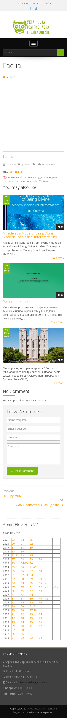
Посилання (23, 3)
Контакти (37, 3)
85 (13, 551)
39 (31, 598)
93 (13, 539)
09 (13, 626)
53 (13, 583)
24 (40, 614)
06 (22, 634)
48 (40, 590)
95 (31, 539)
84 (31, 555)
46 (22, 590)
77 (13, 559)
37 (13, 598)
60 (40, 579)
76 (31, 563)
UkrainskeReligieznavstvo (34, 682)
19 (31, 618)
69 (13, 567)
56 (40, 583)
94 (22, 539)
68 (40, 571)
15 (31, 622)
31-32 (33, 606)
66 (22, 571)
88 (22, 547)
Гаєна (8, 156)
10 (22, 626)
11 (31, 626)
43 (22, 594)
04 (40, 637)
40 (40, 598)
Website (12, 437)
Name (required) (18, 420)
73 (13, 563)
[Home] (4, 77)
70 (22, 567)
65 (13, 571)
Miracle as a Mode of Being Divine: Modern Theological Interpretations (30, 235)
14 (22, 622)
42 (47, 598)
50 (22, 586)
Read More (57, 257)
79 (31, 559)
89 (31, 547)
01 (13, 637)
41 (13, 594)
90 (13, 543)
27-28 (33, 610)
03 (31, 637)
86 (22, 551)
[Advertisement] (33, 115)
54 (22, 583)
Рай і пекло (16, 171)
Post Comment (24, 471)
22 (22, 614)
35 (31, 602)
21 (13, 614)
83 (22, 555)
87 (13, 547)
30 (22, 606)
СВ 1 (48, 586)
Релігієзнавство (15, 301)
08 (22, 630)
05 (13, 634)
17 (13, 618)
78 (22, 559)
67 (31, 571)
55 (31, 583)
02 (22, 637)
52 (40, 586)
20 (40, 618)
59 (31, 579)
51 (31, 586)
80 (40, 559)
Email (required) (17, 428)
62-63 (24, 575)
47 (31, 590)
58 (22, 579)
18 (22, 618)
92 (31, 543)
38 (22, 598)
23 (31, 614)
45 (13, 590)
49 (13, 586)
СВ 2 (55, 586)
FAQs (48, 3)
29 (13, 606)
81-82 (15, 555)
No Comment (48, 164)
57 (13, 579)
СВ (46, 579)
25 (13, 610)
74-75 (24, 563)
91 (22, 543)
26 (22, 610)
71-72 (33, 567)
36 (40, 602)
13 (13, 622)
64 (31, 575)
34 (22, 602)
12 (40, 626)
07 (13, 630)
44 (31, 594)
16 (40, 622)
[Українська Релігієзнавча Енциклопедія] (33, 27)
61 (13, 575)
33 (13, 602)
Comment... (15, 446)
